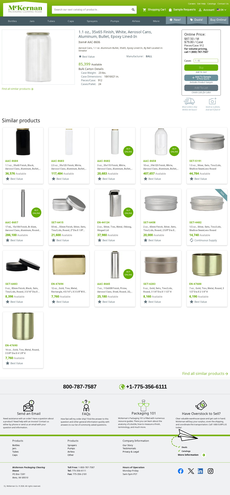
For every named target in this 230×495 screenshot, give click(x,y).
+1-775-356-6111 (146, 386)
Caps (71, 21)
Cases (187, 60)
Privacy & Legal (131, 451)
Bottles (12, 21)
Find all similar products (18, 89)
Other (71, 454)
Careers (192, 3)
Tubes (51, 21)
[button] (222, 9)
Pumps (114, 21)
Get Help (201, 3)
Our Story (128, 445)
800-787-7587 (80, 386)
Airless (136, 21)
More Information (188, 454)
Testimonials (129, 448)
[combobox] (91, 10)
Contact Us (223, 3)
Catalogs (211, 3)
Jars (32, 21)
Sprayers (92, 21)
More (156, 21)
